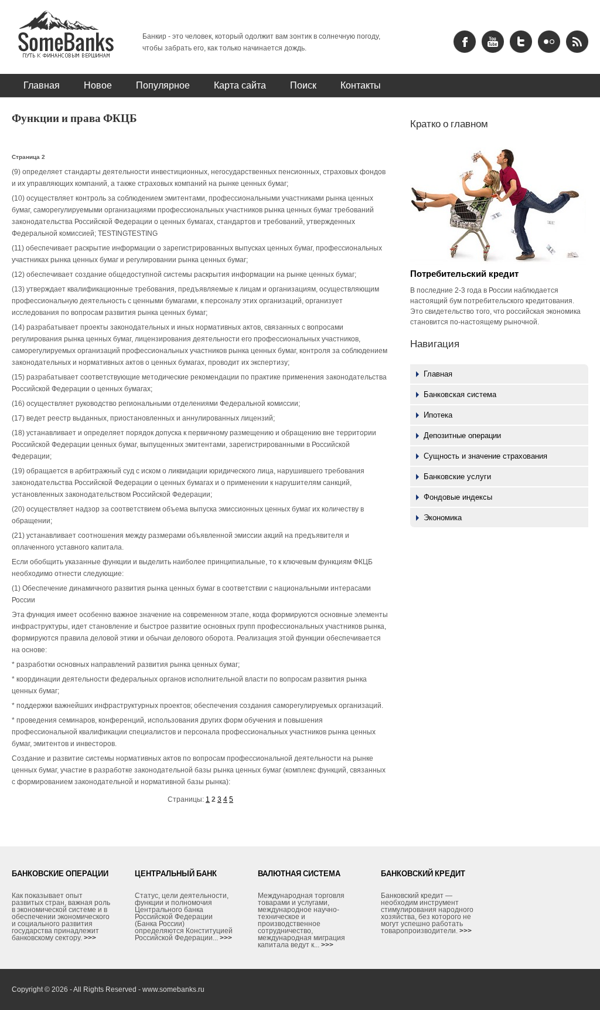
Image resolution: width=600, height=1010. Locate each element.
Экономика (443, 517)
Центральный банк (176, 873)
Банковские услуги (457, 476)
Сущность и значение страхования (485, 456)
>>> (90, 938)
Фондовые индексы (458, 497)
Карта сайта (240, 85)
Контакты (360, 85)
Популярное (163, 85)
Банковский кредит (423, 873)
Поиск (303, 85)
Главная (41, 85)
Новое (98, 85)
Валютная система (299, 873)
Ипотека (438, 415)
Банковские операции (60, 873)
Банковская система (460, 394)
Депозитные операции (462, 435)
